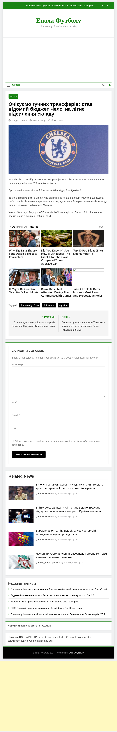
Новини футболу (29, 305)
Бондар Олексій (20, 120)
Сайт (14, 428)
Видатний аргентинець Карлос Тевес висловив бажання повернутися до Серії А (52, 595)
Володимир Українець (49, 562)
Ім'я (14, 402)
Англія (13, 96)
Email (16, 415)
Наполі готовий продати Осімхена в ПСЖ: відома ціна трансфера (60, 5)
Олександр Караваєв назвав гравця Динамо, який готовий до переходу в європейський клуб (59, 589)
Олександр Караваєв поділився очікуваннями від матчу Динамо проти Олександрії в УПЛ (58, 614)
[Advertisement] (58, 59)
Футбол (63, 305)
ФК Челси (49, 305)
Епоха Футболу (58, 20)
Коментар (18, 364)
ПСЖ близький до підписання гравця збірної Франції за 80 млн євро (46, 608)
